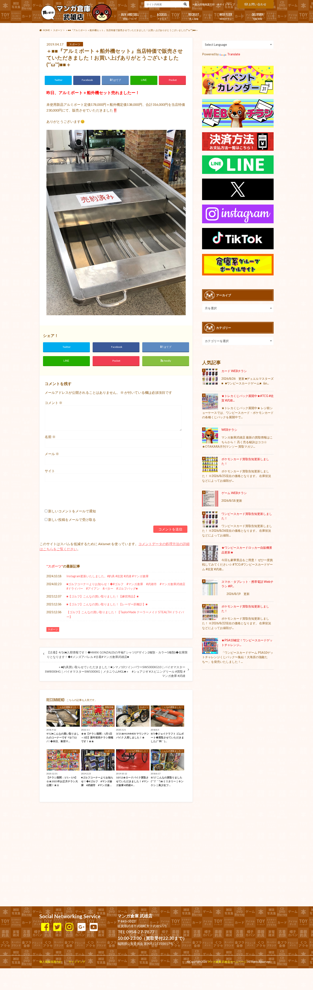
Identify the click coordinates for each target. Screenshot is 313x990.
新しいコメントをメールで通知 (72, 511)
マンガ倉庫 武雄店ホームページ (227, 961)
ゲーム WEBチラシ (234, 493)
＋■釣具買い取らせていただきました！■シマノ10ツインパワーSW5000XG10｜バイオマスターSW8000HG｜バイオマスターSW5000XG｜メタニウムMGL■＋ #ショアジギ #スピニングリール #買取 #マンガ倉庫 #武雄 (115, 671)
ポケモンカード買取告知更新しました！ (245, 461)
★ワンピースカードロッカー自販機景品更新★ (246, 550)
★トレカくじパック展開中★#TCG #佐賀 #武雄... (247, 398)
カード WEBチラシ (234, 371)
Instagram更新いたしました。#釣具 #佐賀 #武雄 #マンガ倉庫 (107, 576)
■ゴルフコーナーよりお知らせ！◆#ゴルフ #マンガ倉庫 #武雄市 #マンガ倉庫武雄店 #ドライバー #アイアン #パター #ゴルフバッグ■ (126, 586)
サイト (50, 471)
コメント (53, 403)
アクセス (162, 16)
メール (52, 454)
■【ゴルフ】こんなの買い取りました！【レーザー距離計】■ (106, 604)
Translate (233, 54)
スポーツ (55, 566)
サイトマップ (227, 4)
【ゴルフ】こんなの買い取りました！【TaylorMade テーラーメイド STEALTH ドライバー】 (125, 614)
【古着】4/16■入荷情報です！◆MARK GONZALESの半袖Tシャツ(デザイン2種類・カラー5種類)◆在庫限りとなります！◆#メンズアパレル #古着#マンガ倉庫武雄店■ (117, 654)
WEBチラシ (226, 16)
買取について (130, 16)
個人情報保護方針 (204, 4)
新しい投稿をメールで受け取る (72, 519)
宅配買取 (257, 16)
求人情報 (193, 16)
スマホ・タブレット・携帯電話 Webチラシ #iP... (247, 584)
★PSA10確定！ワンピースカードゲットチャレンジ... (247, 642)
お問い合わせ (257, 4)
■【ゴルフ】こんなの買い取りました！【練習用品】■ (102, 596)
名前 (50, 437)
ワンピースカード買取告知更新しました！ (246, 516)
